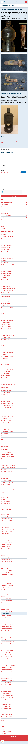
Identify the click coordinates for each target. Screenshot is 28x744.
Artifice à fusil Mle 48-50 (6, 704)
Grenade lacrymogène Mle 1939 (7, 628)
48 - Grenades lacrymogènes (7, 352)
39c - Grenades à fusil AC (6, 328)
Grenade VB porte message (6, 598)
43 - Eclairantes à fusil (5, 337)
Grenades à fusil (4, 213)
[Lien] (13, 172)
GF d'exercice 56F (4, 478)
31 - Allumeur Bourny (5, 303)
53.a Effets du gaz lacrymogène (7, 369)
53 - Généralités (4, 367)
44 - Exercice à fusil (5, 339)
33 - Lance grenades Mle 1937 (7, 307)
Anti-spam (3, 189)
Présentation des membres (6, 731)
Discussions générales (5, 733)
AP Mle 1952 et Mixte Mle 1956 (7, 473)
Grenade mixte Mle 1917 (6, 609)
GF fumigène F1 (4, 476)
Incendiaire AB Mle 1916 (6, 579)
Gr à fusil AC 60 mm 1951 (6, 645)
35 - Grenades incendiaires (6, 315)
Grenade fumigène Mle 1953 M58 (8, 665)
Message (2, 170)
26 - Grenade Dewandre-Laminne (8, 288)
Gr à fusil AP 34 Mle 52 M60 (6, 676)
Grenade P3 (3, 458)
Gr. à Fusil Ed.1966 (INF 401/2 (7, 484)
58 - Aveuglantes (4, 379)
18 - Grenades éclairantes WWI (7, 271)
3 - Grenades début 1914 (6, 238)
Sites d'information (5, 444)
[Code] (19, 172)
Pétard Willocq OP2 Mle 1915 (7, 561)
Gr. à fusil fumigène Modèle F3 (7, 699)
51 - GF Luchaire (4, 358)
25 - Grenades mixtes (5, 286)
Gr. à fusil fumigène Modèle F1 (7, 697)
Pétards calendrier (5, 527)
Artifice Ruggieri (4, 589)
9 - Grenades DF (4, 251)
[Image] (16, 172)
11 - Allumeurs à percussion (6, 256)
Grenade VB (3, 596)
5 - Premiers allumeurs (5, 243)
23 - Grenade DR (4, 279)
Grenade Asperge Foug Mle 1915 (7, 542)
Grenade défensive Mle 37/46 (7, 635)
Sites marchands (4, 446)
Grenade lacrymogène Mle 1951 (7, 643)
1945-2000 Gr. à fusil (5, 503)
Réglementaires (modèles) (6, 215)
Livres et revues (4, 441)
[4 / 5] (6, 149)
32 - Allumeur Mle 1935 (5, 305)
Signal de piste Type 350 (6, 486)
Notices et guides (4, 219)
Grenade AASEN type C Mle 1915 (7, 540)
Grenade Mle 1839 (5, 514)
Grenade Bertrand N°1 (5, 463)
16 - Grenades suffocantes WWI (7, 266)
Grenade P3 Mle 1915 (5, 557)
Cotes (2, 226)
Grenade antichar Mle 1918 (6, 611)
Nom (2, 154)
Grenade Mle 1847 (5, 516)
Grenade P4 (3, 460)
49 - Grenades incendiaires (6, 354)
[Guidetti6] (14, 36)
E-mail (2, 160)
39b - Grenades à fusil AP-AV (7, 326)
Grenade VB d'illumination (6, 600)
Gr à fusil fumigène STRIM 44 (7, 689)
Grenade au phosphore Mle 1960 (7, 671)
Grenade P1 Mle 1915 (5, 553)
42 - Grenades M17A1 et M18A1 (7, 335)
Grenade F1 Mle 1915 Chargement (8, 454)
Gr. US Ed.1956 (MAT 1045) (6, 480)
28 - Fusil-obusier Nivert (6, 292)
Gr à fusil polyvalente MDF (6, 682)
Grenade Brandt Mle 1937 (6, 626)
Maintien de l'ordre (5, 211)
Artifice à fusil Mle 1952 (6, 706)
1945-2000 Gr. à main (5, 501)
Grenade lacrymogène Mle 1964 (7, 680)
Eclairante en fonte (5, 587)
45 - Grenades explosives (6, 345)
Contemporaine (4, 208)
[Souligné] (4, 172)
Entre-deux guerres (5, 204)
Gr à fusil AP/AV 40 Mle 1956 (7, 661)
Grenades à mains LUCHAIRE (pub (8, 489)
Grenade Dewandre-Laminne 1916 (8, 585)
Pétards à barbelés (5, 533)
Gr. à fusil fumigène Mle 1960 (7, 695)
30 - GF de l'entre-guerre (6, 301)
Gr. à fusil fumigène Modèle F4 (7, 702)
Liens (2, 224)
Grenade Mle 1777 (5, 512)
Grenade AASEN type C (6, 452)
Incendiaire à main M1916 (6, 583)
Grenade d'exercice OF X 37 (6, 617)
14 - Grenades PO (4, 262)
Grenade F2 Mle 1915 (5, 548)
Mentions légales (14, 736)
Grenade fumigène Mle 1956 (7, 658)
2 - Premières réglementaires (7, 236)
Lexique (2, 217)
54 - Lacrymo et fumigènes (6, 371)
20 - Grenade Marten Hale (6, 273)
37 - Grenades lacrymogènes (7, 320)
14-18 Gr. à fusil (4, 497)
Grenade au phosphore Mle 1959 (7, 667)
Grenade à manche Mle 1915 (7, 544)
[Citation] (10, 172)
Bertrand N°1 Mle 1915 (5, 563)
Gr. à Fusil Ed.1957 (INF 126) (7, 482)
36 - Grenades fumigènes (6, 318)
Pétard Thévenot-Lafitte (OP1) (7, 559)
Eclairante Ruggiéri (5, 594)
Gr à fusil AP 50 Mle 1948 (6, 632)
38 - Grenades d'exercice (6, 322)
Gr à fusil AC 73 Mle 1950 (6, 639)
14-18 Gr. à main (4, 495)
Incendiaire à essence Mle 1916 (7, 576)
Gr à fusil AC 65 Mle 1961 (6, 673)
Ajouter (14, 196)
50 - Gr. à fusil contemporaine (7, 356)
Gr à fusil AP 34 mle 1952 (6, 648)
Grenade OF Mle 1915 (5, 550)
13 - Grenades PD (4, 260)
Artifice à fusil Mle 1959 (6, 708)
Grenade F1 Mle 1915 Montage (7, 456)
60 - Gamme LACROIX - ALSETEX (8, 384)
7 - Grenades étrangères (6, 247)
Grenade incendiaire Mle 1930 (7, 620)
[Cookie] (2, 741)
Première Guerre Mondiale (6, 202)
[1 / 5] (1, 149)
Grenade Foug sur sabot (6, 615)
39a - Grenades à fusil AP (6, 324)
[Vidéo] (17, 172)
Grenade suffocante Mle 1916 (7, 574)
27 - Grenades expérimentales (7, 290)
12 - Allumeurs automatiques (7, 258)
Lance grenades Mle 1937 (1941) (8, 465)
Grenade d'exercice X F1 (6, 684)
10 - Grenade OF (4, 253)
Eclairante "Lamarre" (5, 591)
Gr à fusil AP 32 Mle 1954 (6, 654)
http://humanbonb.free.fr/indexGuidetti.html (10, 139)
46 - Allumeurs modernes (6, 347)
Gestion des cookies (14, 738)
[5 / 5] (8, 149)
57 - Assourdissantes (5, 377)
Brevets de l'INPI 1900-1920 (6, 714)
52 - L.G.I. (3, 360)
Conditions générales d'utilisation (14, 739)
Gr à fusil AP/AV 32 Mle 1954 (7, 656)
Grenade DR (3, 604)
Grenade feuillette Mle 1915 (6, 570)
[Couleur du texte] (8, 172)
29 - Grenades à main (5, 298)
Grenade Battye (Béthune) (6, 538)
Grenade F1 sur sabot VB (6, 602)
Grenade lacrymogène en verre (7, 624)
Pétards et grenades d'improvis (7, 529)
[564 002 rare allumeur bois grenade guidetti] (14, 82)
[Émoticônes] (20, 172)
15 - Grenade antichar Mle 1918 (7, 264)
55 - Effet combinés (5, 373)
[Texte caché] (14, 172)
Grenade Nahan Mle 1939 (6, 630)
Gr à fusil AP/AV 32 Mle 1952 (7, 650)
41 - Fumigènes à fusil (5, 333)
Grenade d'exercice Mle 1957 (7, 663)
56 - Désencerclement (5, 375)
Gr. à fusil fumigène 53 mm (6, 693)
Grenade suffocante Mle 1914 (7, 525)
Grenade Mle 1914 (5, 522)
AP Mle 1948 (3, 469)
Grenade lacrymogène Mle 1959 (7, 669)
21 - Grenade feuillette (5, 275)
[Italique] (3, 172)
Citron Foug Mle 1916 (5, 568)
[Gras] (1, 172)
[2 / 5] (3, 149)
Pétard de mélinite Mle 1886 (6, 518)
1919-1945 (3, 499)
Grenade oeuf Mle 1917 (6, 607)
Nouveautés (3, 228)
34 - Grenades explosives (6, 313)
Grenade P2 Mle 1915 (5, 555)
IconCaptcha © (20, 193)
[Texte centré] (11, 172)
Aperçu (24, 172)
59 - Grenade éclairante (6, 382)
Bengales (3, 622)
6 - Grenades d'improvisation (7, 245)
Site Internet (3, 165)
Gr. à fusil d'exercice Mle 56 (6, 691)
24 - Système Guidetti (5, 284)
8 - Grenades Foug (5, 249)
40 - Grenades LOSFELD (6, 330)
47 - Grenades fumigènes (6, 350)
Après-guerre (4, 206)
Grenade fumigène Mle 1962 (7, 678)
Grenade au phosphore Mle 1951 (7, 641)
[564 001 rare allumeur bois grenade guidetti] (14, 62)
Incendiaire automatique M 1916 (7, 581)
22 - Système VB (4, 277)
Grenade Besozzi (4, 535)
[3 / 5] (5, 149)
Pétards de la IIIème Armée (6, 531)
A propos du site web (5, 729)
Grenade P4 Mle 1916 (5, 572)
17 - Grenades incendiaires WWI (7, 269)
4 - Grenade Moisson (5, 241)
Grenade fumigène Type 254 (7, 686)
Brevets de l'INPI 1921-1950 (6, 716)
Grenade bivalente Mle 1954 (7, 652)
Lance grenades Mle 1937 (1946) (8, 467)
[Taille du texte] (6, 172)
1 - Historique (4, 234)
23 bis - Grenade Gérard (6, 282)
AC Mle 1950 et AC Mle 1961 (7, 471)
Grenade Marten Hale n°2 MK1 (7, 566)
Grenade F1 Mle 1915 (5, 546)
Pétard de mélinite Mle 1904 (6, 520)
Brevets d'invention (5, 221)
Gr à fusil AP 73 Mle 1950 (6, 637)
